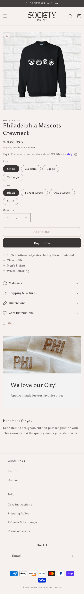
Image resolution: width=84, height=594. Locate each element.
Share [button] (11, 323)
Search (12, 471)
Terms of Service (19, 531)
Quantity (8, 209)
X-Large (13, 177)
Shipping (7, 147)
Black (11, 192)
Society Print (37, 587)
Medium (31, 168)
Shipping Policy (18, 513)
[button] (5, 16)
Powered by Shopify (52, 587)
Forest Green (34, 192)
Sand (10, 201)
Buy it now (42, 243)
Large (50, 168)
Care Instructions (20, 504)
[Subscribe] (71, 555)
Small (11, 168)
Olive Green (62, 192)
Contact (13, 480)
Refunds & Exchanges (23, 522)
